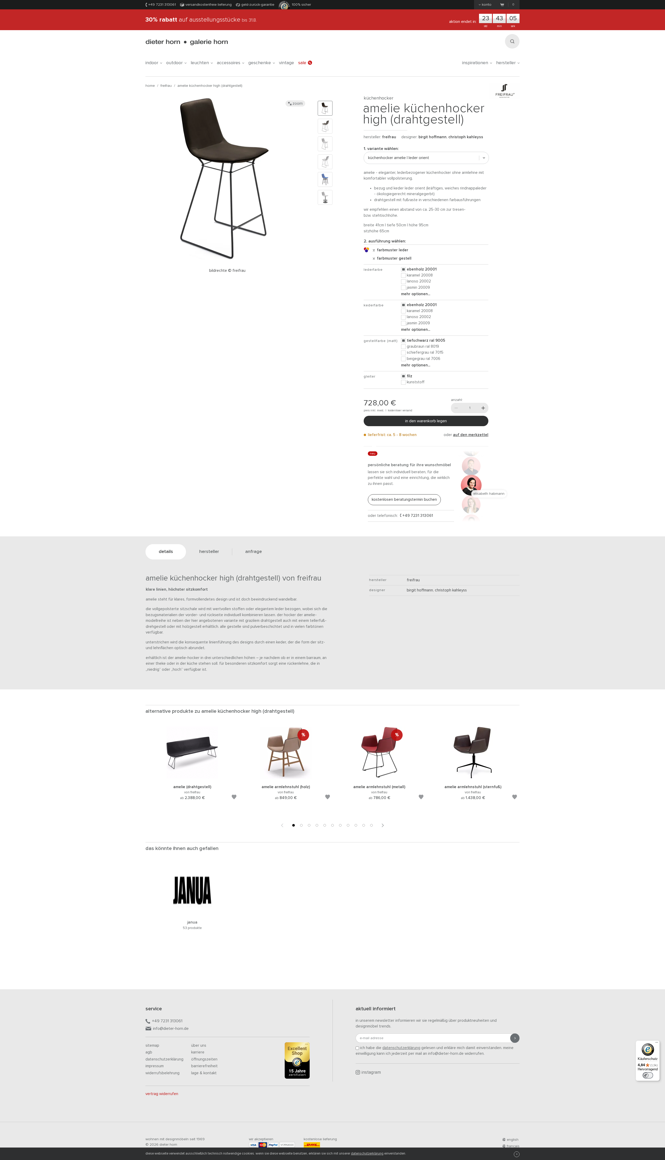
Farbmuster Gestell (393, 258)
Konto (486, 4)
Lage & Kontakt (204, 1073)
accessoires (228, 63)
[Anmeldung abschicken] (515, 1038)
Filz (409, 376)
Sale (302, 63)
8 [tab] (348, 825)
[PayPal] (273, 1145)
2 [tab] (301, 825)
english (512, 1140)
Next (382, 825)
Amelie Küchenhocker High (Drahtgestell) (209, 86)
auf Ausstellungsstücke (201, 20)
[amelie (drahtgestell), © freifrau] (192, 777)
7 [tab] (340, 825)
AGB (148, 1052)
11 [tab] (371, 825)
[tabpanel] (192, 769)
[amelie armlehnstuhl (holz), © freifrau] (286, 777)
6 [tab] (332, 825)
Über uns (198, 1045)
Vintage (286, 63)
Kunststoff (415, 382)
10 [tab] (363, 825)
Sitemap (152, 1045)
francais (513, 1146)
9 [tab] (355, 825)
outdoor (174, 63)
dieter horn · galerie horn (186, 42)
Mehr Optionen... (415, 294)
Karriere (197, 1052)
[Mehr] (483, 408)
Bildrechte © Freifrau (227, 271)
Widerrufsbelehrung (162, 1073)
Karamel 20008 (420, 275)
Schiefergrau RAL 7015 (425, 352)
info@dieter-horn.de (171, 1028)
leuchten (200, 63)
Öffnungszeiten (204, 1059)
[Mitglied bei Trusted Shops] (297, 1061)
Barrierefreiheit (204, 1066)
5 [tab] (324, 825)
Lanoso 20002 (419, 281)
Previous (282, 825)
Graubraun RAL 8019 (423, 346)
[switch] (648, 1075)
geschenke (259, 63)
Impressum (154, 1066)
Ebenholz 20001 (422, 269)
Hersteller (506, 63)
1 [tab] (293, 825)
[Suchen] (512, 41)
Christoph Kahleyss (465, 137)
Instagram (371, 1072)
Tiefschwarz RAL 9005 (426, 340)
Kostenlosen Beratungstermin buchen (404, 500)
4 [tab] (317, 825)
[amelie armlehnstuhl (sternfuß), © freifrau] (473, 777)
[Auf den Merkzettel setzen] (234, 798)
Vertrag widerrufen (161, 1094)
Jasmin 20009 (418, 287)
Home (150, 86)
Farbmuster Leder (391, 250)
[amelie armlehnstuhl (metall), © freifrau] (379, 777)
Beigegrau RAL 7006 (423, 359)
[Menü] (657, 1043)
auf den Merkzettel (470, 435)
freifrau (166, 86)
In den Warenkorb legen (426, 421)
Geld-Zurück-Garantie (257, 4)
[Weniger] (456, 408)
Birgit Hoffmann (432, 137)
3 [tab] (309, 825)
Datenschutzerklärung (164, 1059)
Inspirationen (475, 63)
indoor (151, 63)
